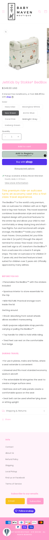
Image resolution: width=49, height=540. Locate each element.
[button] (3, 12)
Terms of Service (13, 483)
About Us (9, 453)
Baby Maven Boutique (19, 532)
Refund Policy (11, 459)
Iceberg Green (14, 126)
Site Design (36, 532)
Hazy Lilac (11, 107)
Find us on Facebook (15, 477)
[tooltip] (45, 155)
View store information (16, 183)
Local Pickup (11, 471)
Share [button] (8, 419)
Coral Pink (11, 120)
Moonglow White (32, 107)
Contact (9, 447)
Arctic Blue (30, 113)
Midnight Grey (29, 119)
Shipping (9, 465)
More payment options (25, 168)
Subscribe (35, 501)
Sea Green (10, 113)
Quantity (6, 131)
